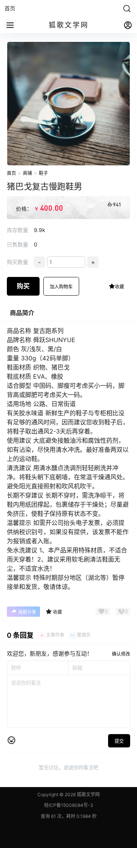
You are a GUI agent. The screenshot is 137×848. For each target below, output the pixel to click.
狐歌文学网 (88, 794)
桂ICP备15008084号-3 (68, 805)
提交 (119, 741)
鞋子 (43, 173)
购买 (23, 286)
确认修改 (121, 654)
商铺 (27, 173)
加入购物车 (61, 287)
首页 (11, 173)
